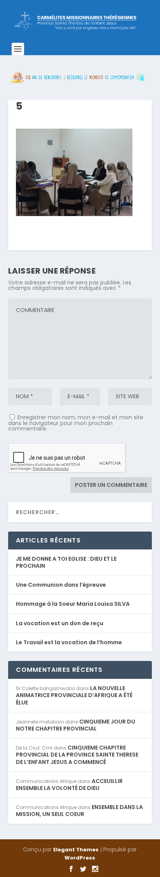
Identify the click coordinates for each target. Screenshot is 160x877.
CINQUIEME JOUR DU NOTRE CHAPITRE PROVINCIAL (75, 725)
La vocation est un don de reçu (59, 623)
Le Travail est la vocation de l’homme (69, 642)
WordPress (79, 857)
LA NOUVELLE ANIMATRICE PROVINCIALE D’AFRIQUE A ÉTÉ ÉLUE (74, 695)
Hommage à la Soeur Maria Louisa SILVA (73, 604)
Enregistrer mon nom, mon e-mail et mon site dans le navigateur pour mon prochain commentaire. (75, 422)
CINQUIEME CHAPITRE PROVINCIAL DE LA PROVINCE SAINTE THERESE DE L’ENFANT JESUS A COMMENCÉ (77, 754)
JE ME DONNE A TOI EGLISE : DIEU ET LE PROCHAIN (66, 562)
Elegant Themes (76, 849)
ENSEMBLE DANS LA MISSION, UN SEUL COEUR (79, 810)
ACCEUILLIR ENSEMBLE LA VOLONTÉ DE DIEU (69, 784)
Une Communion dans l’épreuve (61, 585)
